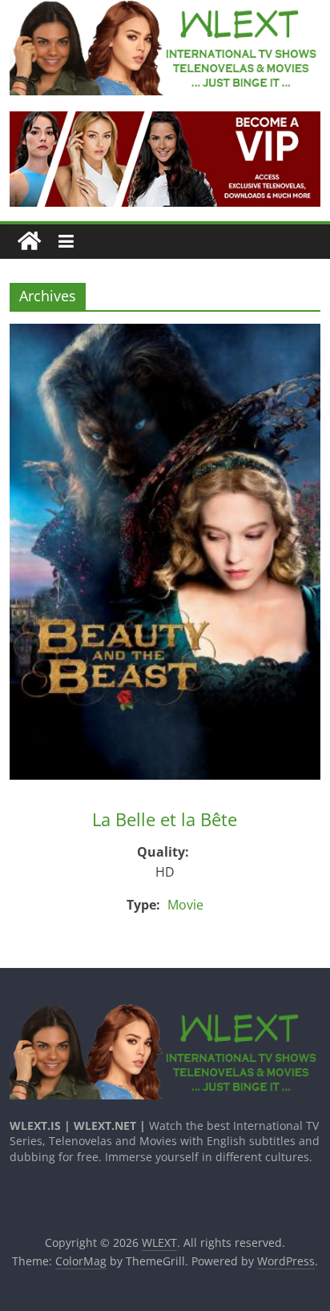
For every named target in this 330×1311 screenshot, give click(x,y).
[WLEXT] (29, 241)
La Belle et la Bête (164, 819)
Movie (185, 905)
